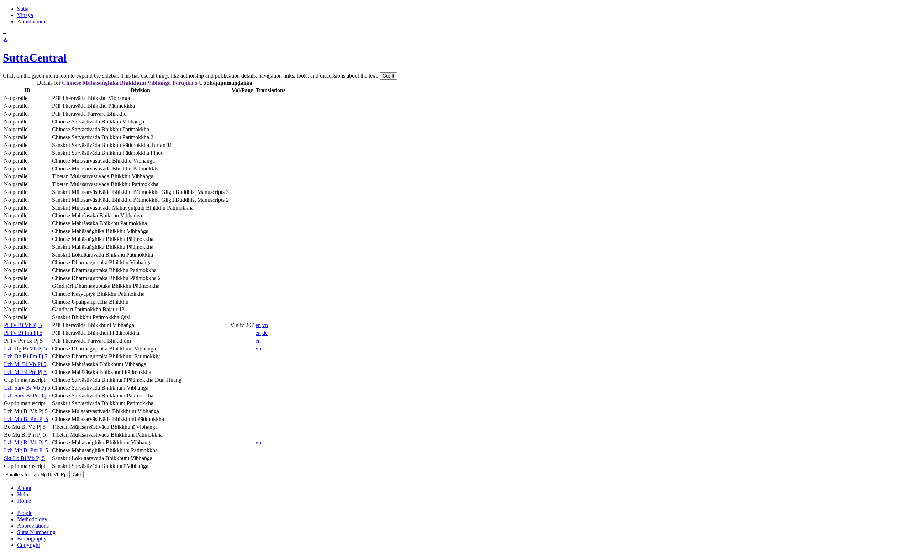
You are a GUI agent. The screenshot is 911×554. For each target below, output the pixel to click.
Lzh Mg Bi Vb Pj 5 (26, 442)
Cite (77, 474)
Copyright (28, 545)
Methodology (32, 519)
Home (24, 501)
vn (265, 325)
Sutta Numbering (36, 532)
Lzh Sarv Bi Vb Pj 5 (27, 388)
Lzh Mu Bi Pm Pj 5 (26, 419)
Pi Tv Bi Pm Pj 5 (23, 333)
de (265, 333)
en (258, 325)
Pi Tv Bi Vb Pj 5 (23, 325)
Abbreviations (33, 526)
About (24, 488)
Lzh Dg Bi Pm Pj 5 (25, 356)
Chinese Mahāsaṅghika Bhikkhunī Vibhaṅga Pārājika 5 (130, 83)
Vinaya (25, 15)
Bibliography (32, 538)
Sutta (22, 9)
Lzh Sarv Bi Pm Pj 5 (27, 395)
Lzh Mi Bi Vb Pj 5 (25, 364)
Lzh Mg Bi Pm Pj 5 (26, 450)
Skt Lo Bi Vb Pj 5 (24, 458)
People (24, 513)
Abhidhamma (32, 22)
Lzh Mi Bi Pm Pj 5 (25, 372)
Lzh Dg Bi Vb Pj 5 (25, 348)
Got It (388, 76)
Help (22, 494)
